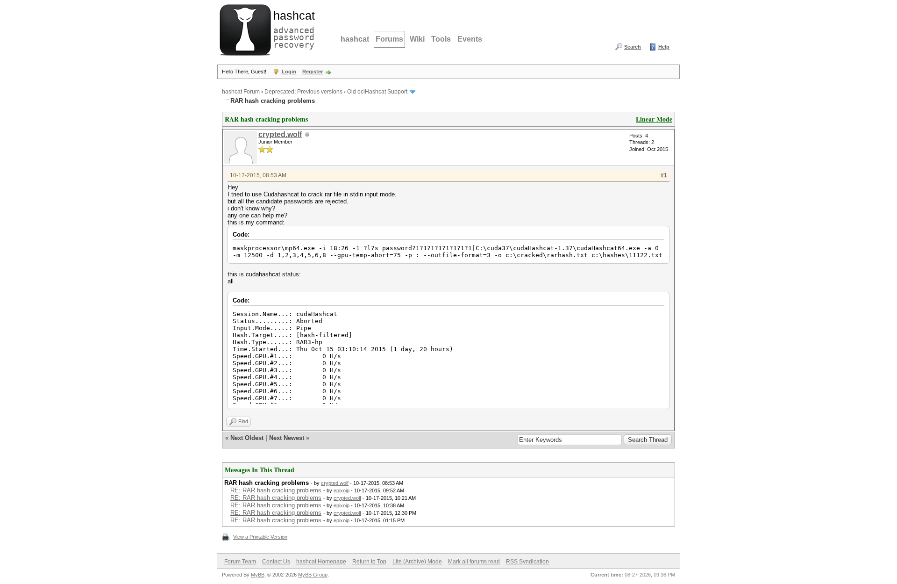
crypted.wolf (280, 134)
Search (632, 47)
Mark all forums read (474, 561)
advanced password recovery (292, 28)
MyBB (257, 574)
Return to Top (369, 561)
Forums (389, 39)
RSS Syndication (527, 561)
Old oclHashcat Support (377, 91)
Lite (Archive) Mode (417, 561)
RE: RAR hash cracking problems (275, 490)
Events (469, 39)
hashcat (355, 39)
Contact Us (276, 561)
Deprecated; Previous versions (303, 91)
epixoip (341, 490)
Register (312, 71)
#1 (664, 175)
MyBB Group (312, 574)
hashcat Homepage (321, 561)
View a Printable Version (260, 537)
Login (289, 71)
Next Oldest (246, 437)
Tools (441, 39)
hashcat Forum (241, 91)
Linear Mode (654, 119)
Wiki (417, 39)
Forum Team (240, 561)
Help (663, 47)
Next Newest (286, 437)
